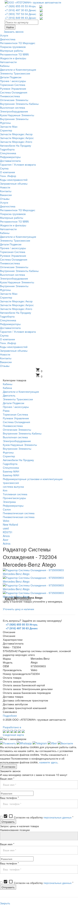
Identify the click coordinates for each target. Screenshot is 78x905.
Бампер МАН (11, 471)
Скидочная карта (13, 735)
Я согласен (8, 766)
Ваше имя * (7, 778)
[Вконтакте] (65, 743)
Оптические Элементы (17, 429)
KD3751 (7, 532)
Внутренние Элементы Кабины (22, 433)
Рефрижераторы (13, 505)
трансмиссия (11, 483)
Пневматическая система (18, 513)
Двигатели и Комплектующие (21, 391)
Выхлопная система (15, 437)
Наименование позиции (15, 830)
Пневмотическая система (18, 517)
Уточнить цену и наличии (18, 609)
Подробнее (10, 715)
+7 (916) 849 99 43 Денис (20, 18)
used (6, 528)
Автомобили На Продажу (18, 460)
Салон (7, 509)
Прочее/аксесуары (14, 498)
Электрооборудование (17, 441)
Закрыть (5, 903)
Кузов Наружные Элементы (20, 445)
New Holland (10, 524)
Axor (5, 540)
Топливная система (15, 494)
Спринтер (9, 456)
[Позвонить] (8, 743)
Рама (6, 410)
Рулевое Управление (16, 418)
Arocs (6, 536)
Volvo (6, 521)
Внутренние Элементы (17, 448)
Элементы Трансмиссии (18, 399)
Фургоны (8, 452)
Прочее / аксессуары (16, 407)
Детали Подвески (13, 403)
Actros (6, 543)
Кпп (5, 490)
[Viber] (52, 743)
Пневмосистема (13, 426)
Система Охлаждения (16, 422)
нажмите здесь (48, 762)
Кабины (7, 384)
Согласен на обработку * (38, 817)
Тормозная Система (15, 414)
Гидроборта (10, 464)
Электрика (9, 502)
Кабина (7, 388)
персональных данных (58, 817)
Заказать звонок (13, 31)
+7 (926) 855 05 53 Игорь (20, 6)
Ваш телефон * (9, 798)
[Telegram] (40, 743)
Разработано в (12, 727)
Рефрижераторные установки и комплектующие (33, 479)
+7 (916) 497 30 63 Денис (20, 10)
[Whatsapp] (24, 743)
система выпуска (13, 486)
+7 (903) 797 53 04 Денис (20, 14)
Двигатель (9, 395)
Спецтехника (11, 467)
